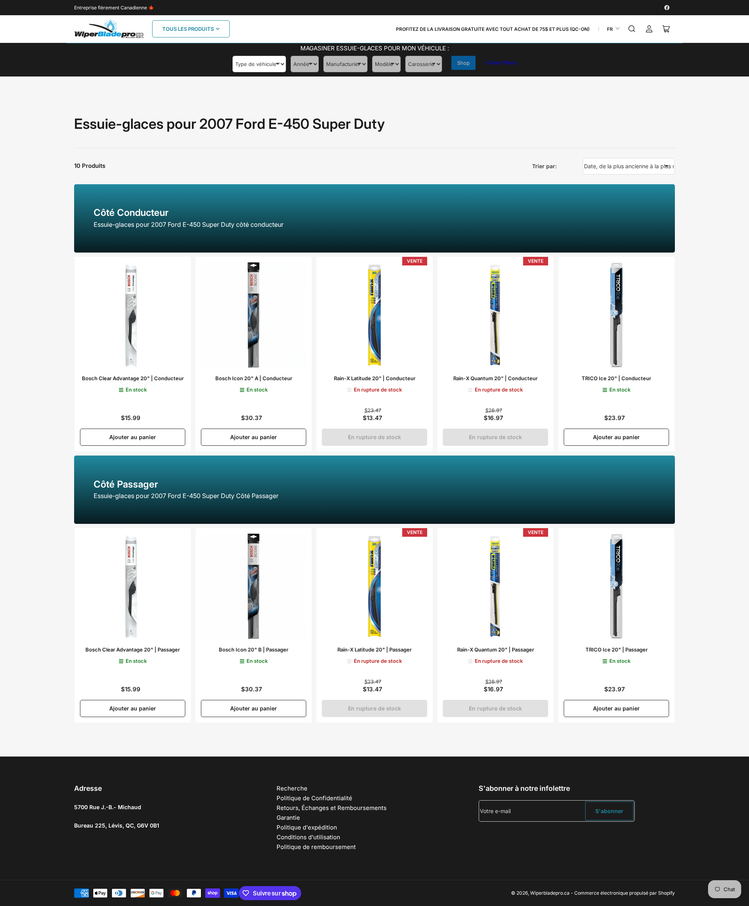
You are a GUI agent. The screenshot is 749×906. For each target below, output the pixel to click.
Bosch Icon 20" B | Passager (253, 649)
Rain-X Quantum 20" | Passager (495, 649)
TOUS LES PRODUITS (188, 29)
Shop (463, 63)
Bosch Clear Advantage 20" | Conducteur (133, 378)
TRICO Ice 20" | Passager (617, 649)
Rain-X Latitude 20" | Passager (374, 649)
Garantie (288, 817)
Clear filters (500, 62)
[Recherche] (632, 28)
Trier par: (544, 166)
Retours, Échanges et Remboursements (332, 808)
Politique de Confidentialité (314, 798)
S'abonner (609, 811)
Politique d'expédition (307, 827)
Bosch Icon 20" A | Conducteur (253, 378)
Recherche (292, 788)
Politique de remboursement (316, 847)
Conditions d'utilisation (308, 837)
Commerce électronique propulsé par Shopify (624, 893)
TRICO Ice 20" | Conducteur (616, 378)
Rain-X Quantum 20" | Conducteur (495, 378)
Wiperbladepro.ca (550, 893)
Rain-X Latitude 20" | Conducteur (374, 378)
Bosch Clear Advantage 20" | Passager (132, 649)
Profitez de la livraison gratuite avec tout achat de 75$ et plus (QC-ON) (492, 29)
